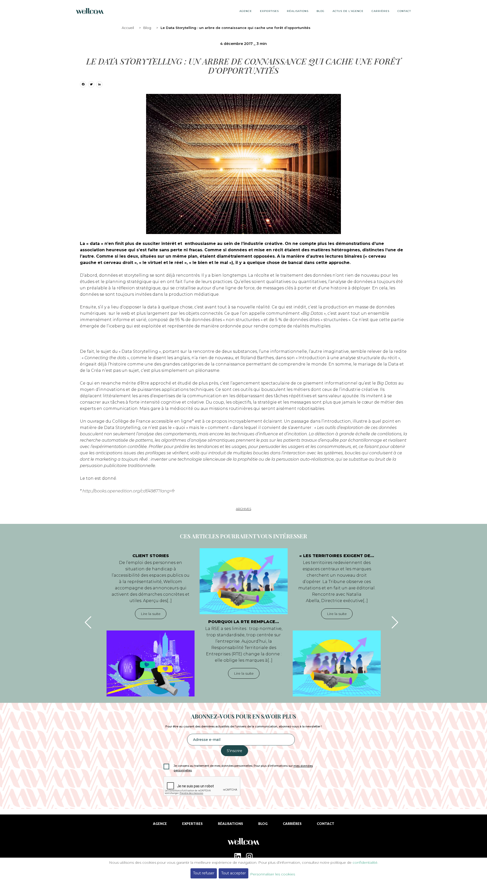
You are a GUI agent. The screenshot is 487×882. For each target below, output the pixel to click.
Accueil (128, 28)
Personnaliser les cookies (272, 874)
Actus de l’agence (348, 11)
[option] (150, 622)
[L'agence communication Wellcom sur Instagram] (249, 856)
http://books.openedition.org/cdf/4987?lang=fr (128, 491)
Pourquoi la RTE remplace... (243, 621)
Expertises (269, 11)
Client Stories (150, 555)
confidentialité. (365, 862)
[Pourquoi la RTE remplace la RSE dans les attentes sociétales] (244, 581)
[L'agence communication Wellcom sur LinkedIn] (237, 856)
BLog (320, 11)
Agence (245, 11)
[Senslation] (243, 843)
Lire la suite (151, 613)
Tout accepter (233, 873)
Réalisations (297, 11)
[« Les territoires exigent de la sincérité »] (337, 663)
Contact (404, 11)
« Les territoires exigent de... (336, 555)
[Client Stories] (151, 663)
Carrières (380, 11)
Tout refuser (203, 873)
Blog (147, 28)
